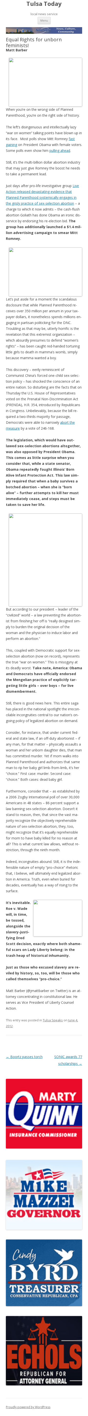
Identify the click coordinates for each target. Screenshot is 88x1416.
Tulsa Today (44, 4)
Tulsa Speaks (53, 1020)
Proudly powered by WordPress (28, 1407)
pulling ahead (59, 150)
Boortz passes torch (24, 1056)
